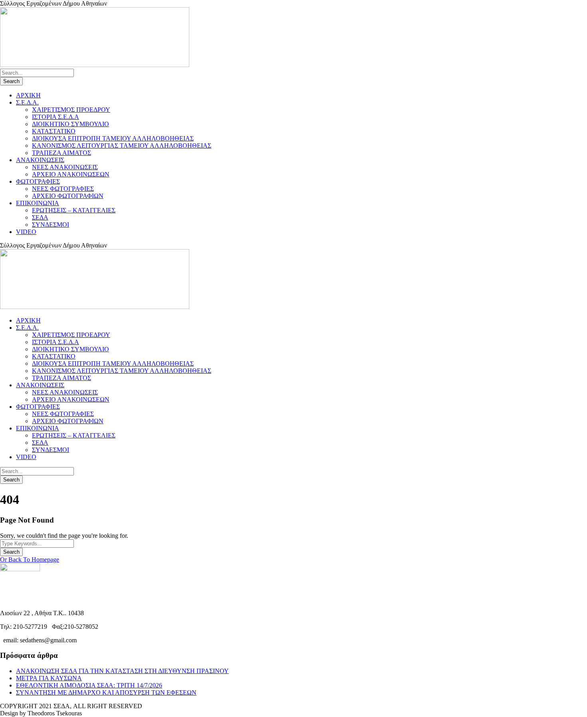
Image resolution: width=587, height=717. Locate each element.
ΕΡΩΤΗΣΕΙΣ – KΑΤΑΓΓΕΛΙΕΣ (73, 210)
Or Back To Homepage (29, 559)
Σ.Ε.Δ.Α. (27, 102)
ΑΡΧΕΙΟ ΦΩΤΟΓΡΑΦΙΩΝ (67, 195)
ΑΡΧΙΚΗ (28, 95)
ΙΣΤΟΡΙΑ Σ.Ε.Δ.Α (55, 116)
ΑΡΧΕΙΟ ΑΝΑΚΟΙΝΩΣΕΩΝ (70, 174)
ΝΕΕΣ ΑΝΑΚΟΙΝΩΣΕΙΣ (65, 167)
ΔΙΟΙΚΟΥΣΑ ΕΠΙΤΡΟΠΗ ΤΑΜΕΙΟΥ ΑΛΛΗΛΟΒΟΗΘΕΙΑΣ (113, 138)
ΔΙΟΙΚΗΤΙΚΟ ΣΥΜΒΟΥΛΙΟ (70, 124)
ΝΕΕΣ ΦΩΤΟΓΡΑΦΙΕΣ (63, 188)
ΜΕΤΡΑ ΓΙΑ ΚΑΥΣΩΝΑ (49, 678)
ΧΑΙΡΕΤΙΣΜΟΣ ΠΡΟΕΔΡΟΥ (71, 109)
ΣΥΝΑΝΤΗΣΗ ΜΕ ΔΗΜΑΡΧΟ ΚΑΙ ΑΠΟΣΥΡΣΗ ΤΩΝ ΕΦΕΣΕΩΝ (106, 692)
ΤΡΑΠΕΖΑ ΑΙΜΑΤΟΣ (61, 152)
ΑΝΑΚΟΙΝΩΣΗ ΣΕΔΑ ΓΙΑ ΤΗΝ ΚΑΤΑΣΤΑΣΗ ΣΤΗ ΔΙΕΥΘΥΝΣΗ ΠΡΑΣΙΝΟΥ (122, 670)
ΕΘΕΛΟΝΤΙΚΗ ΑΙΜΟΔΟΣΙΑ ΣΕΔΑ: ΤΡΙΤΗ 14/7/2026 (89, 685)
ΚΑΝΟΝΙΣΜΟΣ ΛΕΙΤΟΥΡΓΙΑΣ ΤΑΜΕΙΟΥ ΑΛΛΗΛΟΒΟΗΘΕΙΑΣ (121, 145)
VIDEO (26, 231)
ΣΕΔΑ (40, 217)
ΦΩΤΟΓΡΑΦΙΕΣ (38, 181)
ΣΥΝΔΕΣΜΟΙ (50, 224)
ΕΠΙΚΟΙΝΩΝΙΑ (37, 203)
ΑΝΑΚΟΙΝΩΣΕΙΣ (40, 159)
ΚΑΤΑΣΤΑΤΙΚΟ (53, 131)
